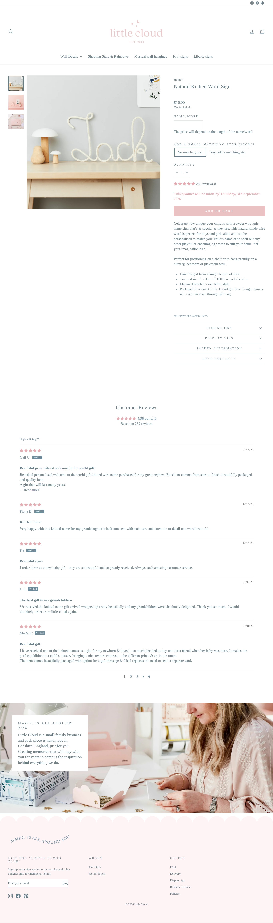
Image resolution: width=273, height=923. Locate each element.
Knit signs (180, 56)
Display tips (177, 880)
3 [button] (137, 677)
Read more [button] (32, 490)
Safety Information (219, 348)
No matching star (190, 152)
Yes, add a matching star (228, 152)
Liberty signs (203, 56)
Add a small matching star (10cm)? (214, 144)
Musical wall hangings (150, 56)
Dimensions (219, 328)
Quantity (184, 164)
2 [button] (131, 677)
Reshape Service (180, 887)
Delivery (175, 873)
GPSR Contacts (219, 358)
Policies (175, 893)
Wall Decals (69, 56)
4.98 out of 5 (146, 418)
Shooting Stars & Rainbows (108, 56)
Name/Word (186, 116)
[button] (185, 184)
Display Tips (219, 338)
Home (177, 79)
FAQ (173, 867)
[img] (30, 451)
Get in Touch (97, 873)
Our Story (95, 867)
